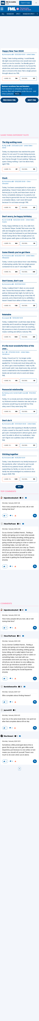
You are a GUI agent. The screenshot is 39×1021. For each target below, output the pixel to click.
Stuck (4, 178)
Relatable (6, 315)
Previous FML (9, 100)
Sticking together (10, 454)
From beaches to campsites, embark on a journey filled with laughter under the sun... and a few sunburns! (19, 90)
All (3, 14)
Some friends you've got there (16, 252)
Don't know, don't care (12, 281)
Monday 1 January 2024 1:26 (11, 503)
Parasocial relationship (12, 390)
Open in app (25, 3)
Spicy (18, 14)
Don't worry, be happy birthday (17, 217)
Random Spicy (28, 14)
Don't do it (7, 421)
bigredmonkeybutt (11, 498)
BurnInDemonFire (10, 687)
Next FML (32, 100)
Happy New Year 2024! (13, 51)
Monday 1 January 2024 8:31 (11, 715)
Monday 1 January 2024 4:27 (11, 692)
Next (19, 486)
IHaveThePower (10, 524)
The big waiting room (12, 142)
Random (10, 14)
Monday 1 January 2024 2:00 (11, 529)
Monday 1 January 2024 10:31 (11, 741)
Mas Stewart (9, 736)
